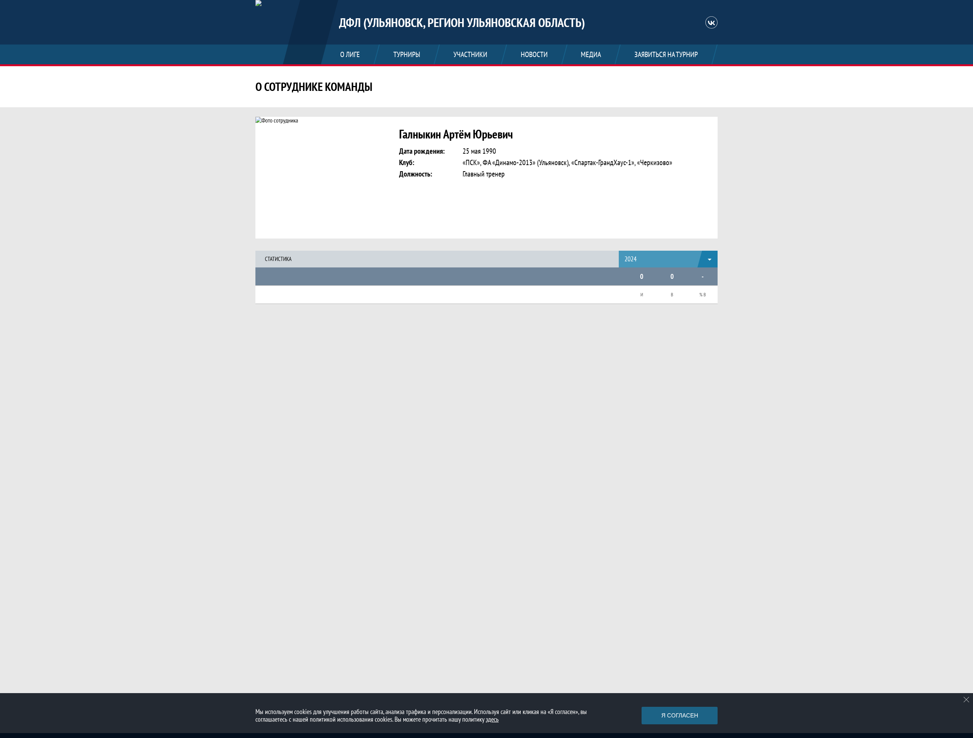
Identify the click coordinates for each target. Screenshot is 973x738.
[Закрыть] (966, 699)
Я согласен (679, 715)
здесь (492, 719)
